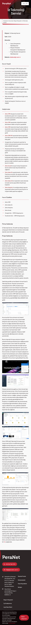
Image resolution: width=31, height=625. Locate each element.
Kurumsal (11, 20)
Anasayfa (5, 20)
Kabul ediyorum (24, 617)
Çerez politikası (12, 623)
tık (5, 542)
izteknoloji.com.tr (15, 57)
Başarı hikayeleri (18, 20)
